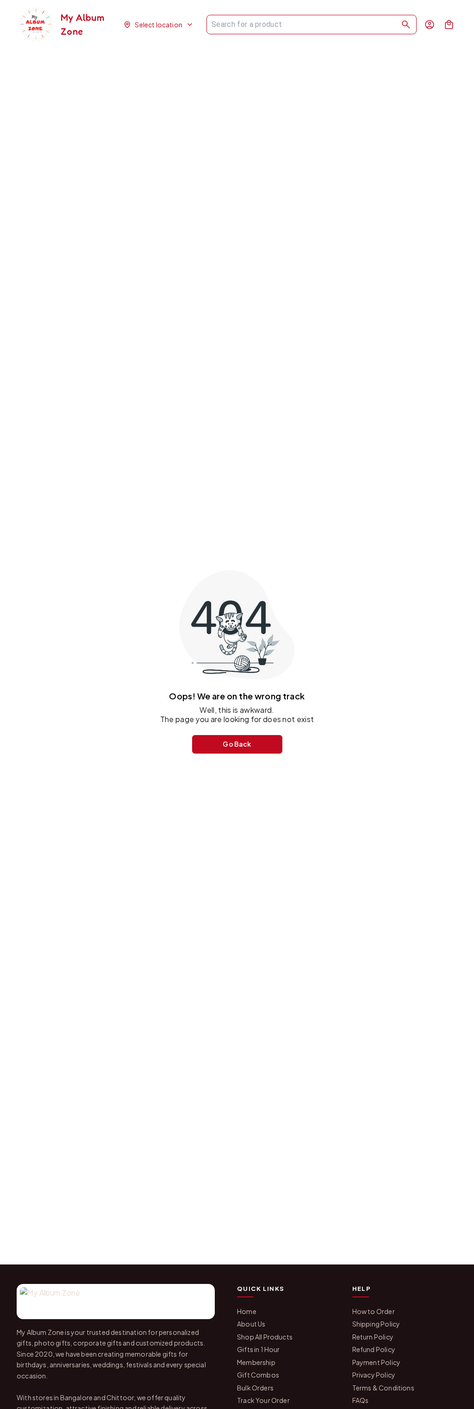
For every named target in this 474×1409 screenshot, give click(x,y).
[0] (449, 24)
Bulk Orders (255, 1388)
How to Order (373, 1311)
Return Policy (372, 1337)
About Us (251, 1324)
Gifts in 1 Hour (258, 1349)
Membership (256, 1362)
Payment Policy (376, 1362)
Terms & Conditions (383, 1388)
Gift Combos (258, 1375)
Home (246, 1311)
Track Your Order (263, 1400)
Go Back (237, 744)
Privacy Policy (373, 1375)
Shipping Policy (376, 1324)
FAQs (360, 1400)
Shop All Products (265, 1337)
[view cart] (449, 24)
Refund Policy (373, 1349)
